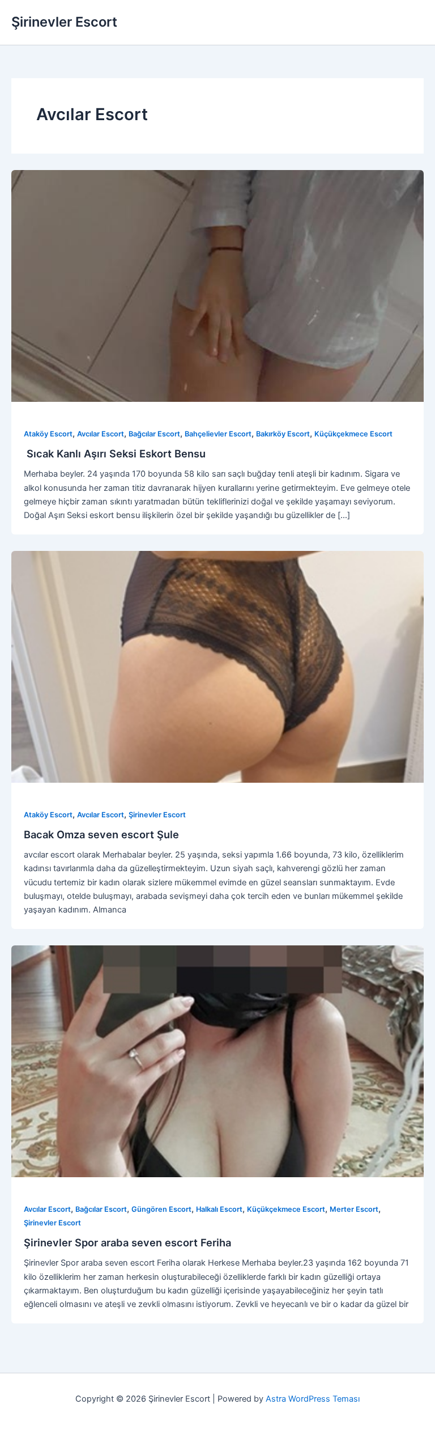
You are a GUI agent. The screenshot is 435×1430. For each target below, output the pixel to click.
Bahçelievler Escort (218, 434)
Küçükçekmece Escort (353, 434)
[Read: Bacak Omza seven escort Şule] (217, 666)
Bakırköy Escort (283, 434)
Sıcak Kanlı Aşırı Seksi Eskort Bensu (115, 453)
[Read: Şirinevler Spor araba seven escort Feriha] (217, 1061)
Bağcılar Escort (154, 434)
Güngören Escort (161, 1209)
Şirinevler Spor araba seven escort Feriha (127, 1242)
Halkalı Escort (219, 1209)
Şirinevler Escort (64, 22)
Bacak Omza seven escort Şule (101, 834)
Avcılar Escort (100, 434)
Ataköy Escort (48, 434)
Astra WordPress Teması (313, 1399)
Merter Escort (354, 1209)
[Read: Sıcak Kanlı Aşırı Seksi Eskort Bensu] (217, 286)
